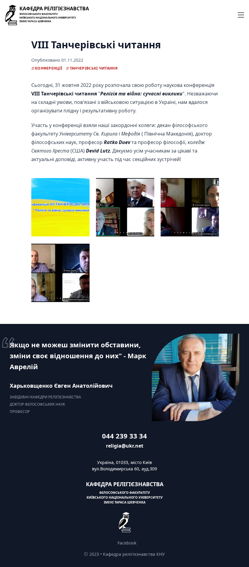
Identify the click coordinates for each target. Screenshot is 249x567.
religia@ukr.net (124, 445)
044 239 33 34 (124, 435)
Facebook (127, 543)
